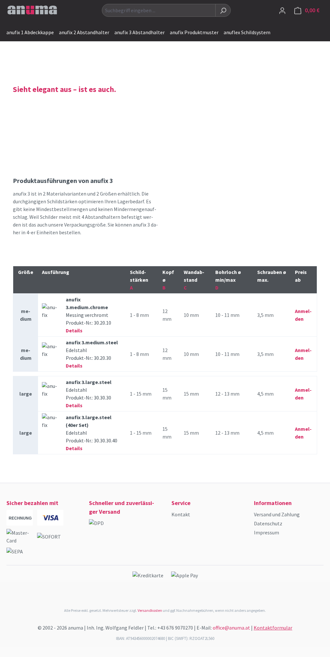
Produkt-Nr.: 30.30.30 (89, 394)
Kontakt (180, 514)
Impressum (266, 532)
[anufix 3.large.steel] (50, 390)
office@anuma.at (231, 627)
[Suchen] (223, 10)
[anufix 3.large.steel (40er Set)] (50, 421)
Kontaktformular (273, 627)
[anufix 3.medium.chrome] (50, 311)
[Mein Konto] (282, 10)
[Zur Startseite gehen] (32, 9)
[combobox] (159, 10)
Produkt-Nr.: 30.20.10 (88, 315)
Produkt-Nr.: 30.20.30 (92, 354)
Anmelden (303, 315)
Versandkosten (150, 610)
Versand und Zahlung (277, 514)
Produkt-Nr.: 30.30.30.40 (91, 432)
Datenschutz (268, 523)
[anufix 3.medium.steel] (50, 350)
